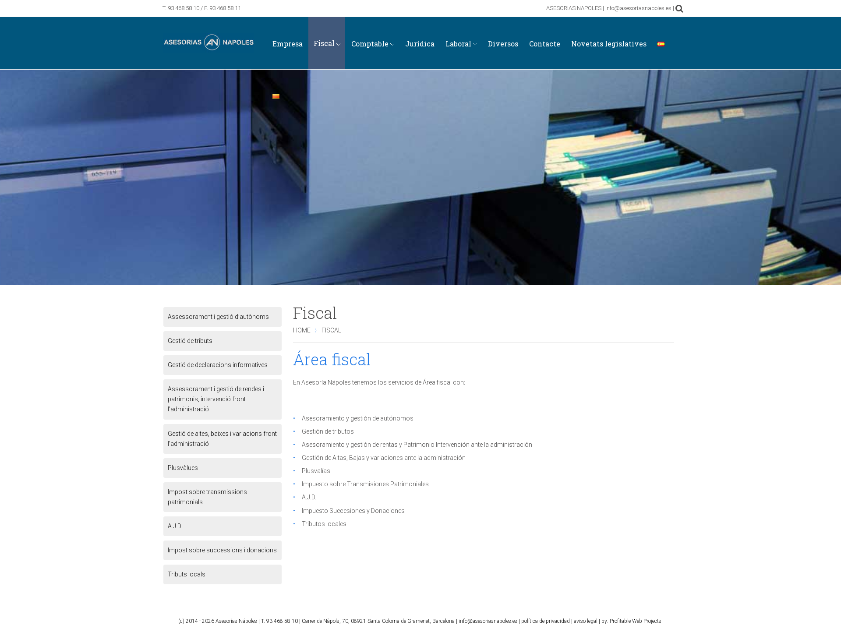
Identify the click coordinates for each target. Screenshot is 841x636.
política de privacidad (545, 621)
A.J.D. (175, 526)
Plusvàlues (183, 467)
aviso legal (585, 621)
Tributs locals (186, 574)
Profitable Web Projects (635, 621)
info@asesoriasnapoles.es (488, 621)
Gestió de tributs (190, 340)
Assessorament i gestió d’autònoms (218, 316)
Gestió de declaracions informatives (218, 364)
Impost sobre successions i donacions (222, 550)
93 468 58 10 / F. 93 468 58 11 (204, 8)
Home (302, 330)
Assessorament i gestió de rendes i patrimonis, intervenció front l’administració (216, 399)
